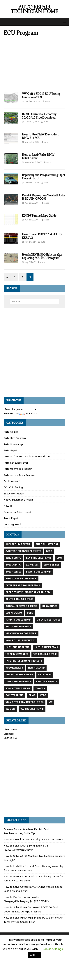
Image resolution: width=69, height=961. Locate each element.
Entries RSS (10, 738)
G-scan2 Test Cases (48, 620)
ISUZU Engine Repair (17, 647)
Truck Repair (11, 518)
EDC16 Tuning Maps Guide (39, 215)
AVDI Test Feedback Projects (23, 551)
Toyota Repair (14, 695)
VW (50, 702)
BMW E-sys (32, 565)
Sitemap (9, 734)
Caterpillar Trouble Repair (23, 585)
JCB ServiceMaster (17, 654)
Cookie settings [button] (53, 949)
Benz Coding (13, 558)
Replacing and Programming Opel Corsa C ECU (43, 176)
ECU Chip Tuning (13, 487)
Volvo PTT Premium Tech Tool (25, 702)
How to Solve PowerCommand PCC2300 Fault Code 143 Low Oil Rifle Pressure (31, 909)
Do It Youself (12, 481)
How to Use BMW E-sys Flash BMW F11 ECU (40, 136)
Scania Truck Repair (18, 688)
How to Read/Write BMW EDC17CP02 (38, 156)
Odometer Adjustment (17, 512)
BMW (59, 558)
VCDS (43, 695)
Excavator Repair (14, 493)
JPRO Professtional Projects (24, 661)
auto (47, 101)
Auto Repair (11, 450)
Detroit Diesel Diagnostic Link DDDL (28, 592)
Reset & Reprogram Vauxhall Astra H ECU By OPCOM (43, 196)
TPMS (32, 695)
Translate (31, 413)
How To (8, 506)
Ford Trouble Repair (18, 620)
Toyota (40, 688)
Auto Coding (11, 432)
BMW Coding (13, 565)
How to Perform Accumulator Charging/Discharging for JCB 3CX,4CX (26, 899)
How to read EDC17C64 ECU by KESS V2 (42, 235)
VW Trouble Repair (32, 709)
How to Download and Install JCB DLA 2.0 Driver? (33, 839)
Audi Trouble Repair (18, 544)
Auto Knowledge (13, 444)
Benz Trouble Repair (39, 558)
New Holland (36, 668)
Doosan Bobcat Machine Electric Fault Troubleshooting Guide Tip (27, 831)
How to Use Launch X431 (20, 640)
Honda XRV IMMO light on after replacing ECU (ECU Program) (42, 256)
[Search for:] (34, 301)
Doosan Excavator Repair (21, 606)
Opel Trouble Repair (18, 682)
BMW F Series (13, 572)
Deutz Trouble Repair (19, 599)
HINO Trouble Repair (18, 626)
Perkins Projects (46, 682)
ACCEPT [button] (34, 955)
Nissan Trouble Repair (19, 674)
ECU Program (14, 613)
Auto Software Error (16, 463)
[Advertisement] (34, 65)
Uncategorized (12, 524)
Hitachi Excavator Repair (21, 633)
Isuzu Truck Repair (46, 647)
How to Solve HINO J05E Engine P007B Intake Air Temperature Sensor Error (33, 920)
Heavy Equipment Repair (18, 500)
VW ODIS (10, 709)
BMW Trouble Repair (38, 572)
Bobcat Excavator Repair (21, 578)
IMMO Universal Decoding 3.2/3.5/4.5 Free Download (39, 115)
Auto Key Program (15, 438)
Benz (49, 551)
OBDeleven (45, 674)
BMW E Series (51, 565)
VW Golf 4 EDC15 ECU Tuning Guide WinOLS (41, 95)
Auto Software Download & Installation (27, 456)
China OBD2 (11, 729)
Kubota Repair (14, 668)
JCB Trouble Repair (45, 654)
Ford (30, 613)
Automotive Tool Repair (18, 469)
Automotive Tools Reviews (19, 475)
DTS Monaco (50, 606)
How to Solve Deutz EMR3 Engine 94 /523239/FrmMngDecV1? (26, 848)
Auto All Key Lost (47, 544)
